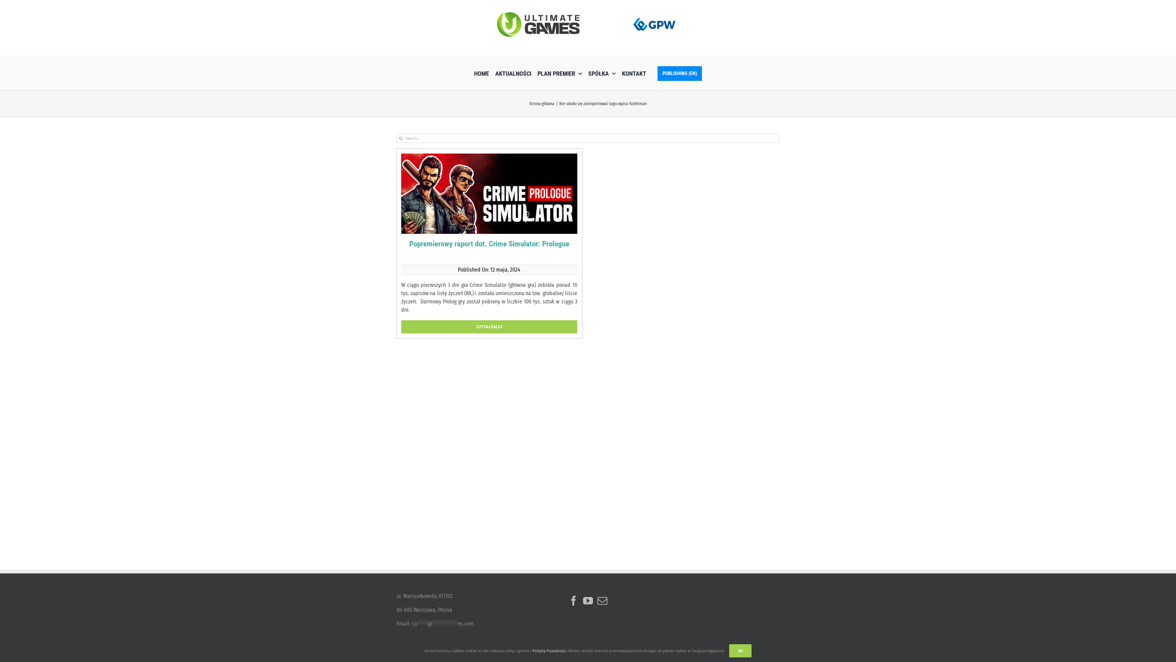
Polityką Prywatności (550, 651)
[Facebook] (574, 601)
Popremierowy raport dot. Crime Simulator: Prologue (489, 243)
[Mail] (602, 601)
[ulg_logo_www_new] (538, 15)
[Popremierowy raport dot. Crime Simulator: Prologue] (489, 204)
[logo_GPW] (654, 16)
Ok (740, 651)
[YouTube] (588, 601)
